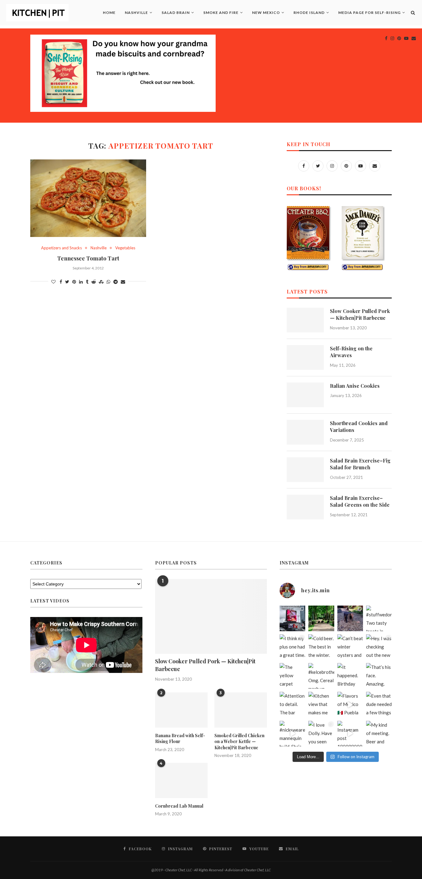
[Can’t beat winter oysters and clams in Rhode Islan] (350, 647)
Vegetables (125, 248)
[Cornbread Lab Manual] (181, 780)
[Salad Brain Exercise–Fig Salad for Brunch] (305, 469)
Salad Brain (176, 12)
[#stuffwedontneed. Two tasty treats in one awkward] (379, 618)
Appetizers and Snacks (61, 248)
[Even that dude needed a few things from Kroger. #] (379, 704)
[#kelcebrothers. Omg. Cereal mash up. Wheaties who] (321, 676)
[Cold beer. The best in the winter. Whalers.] (321, 647)
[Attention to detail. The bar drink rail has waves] (292, 704)
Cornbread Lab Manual (179, 806)
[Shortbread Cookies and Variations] (305, 432)
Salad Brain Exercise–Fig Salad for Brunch (360, 464)
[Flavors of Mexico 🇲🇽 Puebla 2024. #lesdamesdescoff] (350, 704)
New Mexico (266, 12)
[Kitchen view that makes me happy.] (321, 704)
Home (109, 12)
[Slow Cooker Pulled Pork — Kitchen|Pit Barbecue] (305, 320)
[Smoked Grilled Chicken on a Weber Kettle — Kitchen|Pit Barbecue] (240, 710)
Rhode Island (309, 12)
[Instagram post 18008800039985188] (350, 733)
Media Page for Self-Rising (369, 12)
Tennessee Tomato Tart (88, 258)
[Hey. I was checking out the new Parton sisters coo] (379, 647)
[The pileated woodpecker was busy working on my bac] (350, 618)
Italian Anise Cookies (355, 385)
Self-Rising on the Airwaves (351, 351)
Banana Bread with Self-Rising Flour (180, 739)
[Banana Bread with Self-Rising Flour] (181, 710)
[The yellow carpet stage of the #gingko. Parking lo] (292, 676)
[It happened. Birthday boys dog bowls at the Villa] (350, 676)
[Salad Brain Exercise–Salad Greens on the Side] (305, 507)
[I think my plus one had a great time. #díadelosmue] (292, 647)
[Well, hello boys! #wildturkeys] (321, 618)
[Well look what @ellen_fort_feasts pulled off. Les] (292, 618)
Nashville (136, 12)
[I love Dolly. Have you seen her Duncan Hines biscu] (321, 733)
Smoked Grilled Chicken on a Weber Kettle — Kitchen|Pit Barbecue (239, 741)
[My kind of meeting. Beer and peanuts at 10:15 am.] (379, 733)
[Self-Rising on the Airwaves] (305, 357)
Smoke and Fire (220, 12)
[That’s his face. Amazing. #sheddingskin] (379, 676)
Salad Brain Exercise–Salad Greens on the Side (360, 501)
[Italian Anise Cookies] (305, 394)
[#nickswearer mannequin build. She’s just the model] (292, 733)
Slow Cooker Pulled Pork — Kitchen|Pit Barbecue (360, 314)
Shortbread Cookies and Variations (359, 426)
